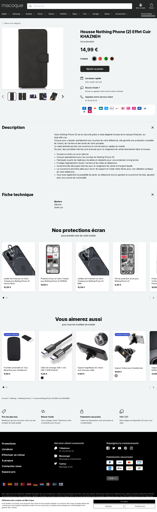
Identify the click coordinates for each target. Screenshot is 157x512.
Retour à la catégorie (12, 23)
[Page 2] (6, 297)
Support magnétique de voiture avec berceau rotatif (90, 369)
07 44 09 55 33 (66, 451)
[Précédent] (149, 298)
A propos (7, 460)
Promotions (9, 443)
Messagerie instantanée (70, 459)
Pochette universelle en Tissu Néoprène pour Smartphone (16, 369)
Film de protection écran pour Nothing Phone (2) (127, 280)
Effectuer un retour (13, 454)
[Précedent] (3, 96)
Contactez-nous (11, 466)
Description (13, 127)
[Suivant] (63, 96)
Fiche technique (17, 194)
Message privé (65, 467)
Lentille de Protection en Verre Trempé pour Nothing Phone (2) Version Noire (17, 281)
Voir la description (87, 41)
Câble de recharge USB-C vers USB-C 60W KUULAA (53, 369)
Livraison (7, 449)
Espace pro (8, 471)
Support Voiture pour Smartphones (129, 368)
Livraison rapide (93, 78)
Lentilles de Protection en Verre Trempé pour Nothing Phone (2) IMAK (91, 281)
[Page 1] (3, 297)
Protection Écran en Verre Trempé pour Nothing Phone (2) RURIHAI (55, 280)
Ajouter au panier (94, 69)
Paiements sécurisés (90, 417)
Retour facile (47, 417)
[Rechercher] (30, 6)
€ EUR (111, 478)
